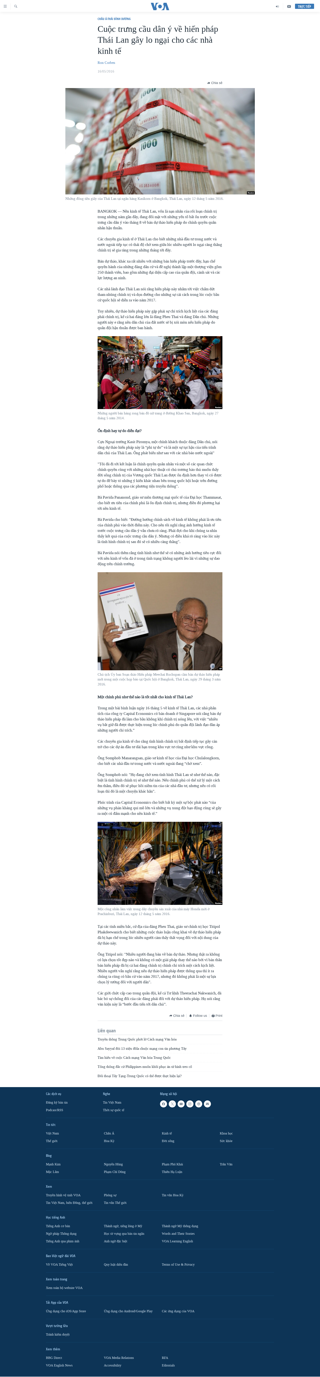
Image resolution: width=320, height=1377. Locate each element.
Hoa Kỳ (109, 1141)
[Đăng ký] (207, 1103)
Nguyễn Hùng (113, 1164)
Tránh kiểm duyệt (58, 1334)
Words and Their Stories (178, 1234)
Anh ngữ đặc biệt (115, 1241)
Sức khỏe (226, 1141)
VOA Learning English (177, 1241)
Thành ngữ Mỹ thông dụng (180, 1226)
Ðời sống (168, 1141)
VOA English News (59, 1365)
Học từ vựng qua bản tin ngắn (124, 1234)
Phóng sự (110, 1195)
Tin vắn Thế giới (115, 1203)
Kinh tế (167, 1133)
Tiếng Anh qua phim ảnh (62, 1241)
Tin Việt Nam (112, 1102)
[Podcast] (198, 1103)
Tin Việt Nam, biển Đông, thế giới (69, 1203)
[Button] (214, 83)
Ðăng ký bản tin (57, 1102)
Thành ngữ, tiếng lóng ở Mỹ (123, 1226)
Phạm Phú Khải (172, 1164)
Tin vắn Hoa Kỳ (173, 1195)
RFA (165, 1358)
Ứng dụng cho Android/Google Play (128, 1311)
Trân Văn (226, 1164)
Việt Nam (52, 1133)
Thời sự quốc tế (113, 1110)
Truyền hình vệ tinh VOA (63, 1195)
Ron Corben (106, 62)
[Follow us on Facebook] (163, 1103)
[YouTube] (289, 6)
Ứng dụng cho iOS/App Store (66, 1311)
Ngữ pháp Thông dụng (61, 1234)
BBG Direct (54, 1358)
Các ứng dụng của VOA (178, 1311)
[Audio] (277, 6)
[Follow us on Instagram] (189, 1103)
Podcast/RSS (54, 1110)
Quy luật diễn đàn (116, 1264)
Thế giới (51, 1141)
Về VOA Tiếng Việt (59, 1264)
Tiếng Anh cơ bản (58, 1226)
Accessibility (112, 1365)
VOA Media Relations (119, 1358)
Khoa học (226, 1133)
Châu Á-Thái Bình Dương (114, 19)
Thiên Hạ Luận (172, 1172)
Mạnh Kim (53, 1164)
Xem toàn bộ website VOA (64, 1288)
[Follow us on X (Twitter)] (172, 1103)
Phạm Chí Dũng (115, 1172)
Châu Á (109, 1133)
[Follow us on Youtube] (181, 1103)
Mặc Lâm (52, 1172)
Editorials (168, 1365)
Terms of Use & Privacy (178, 1264)
